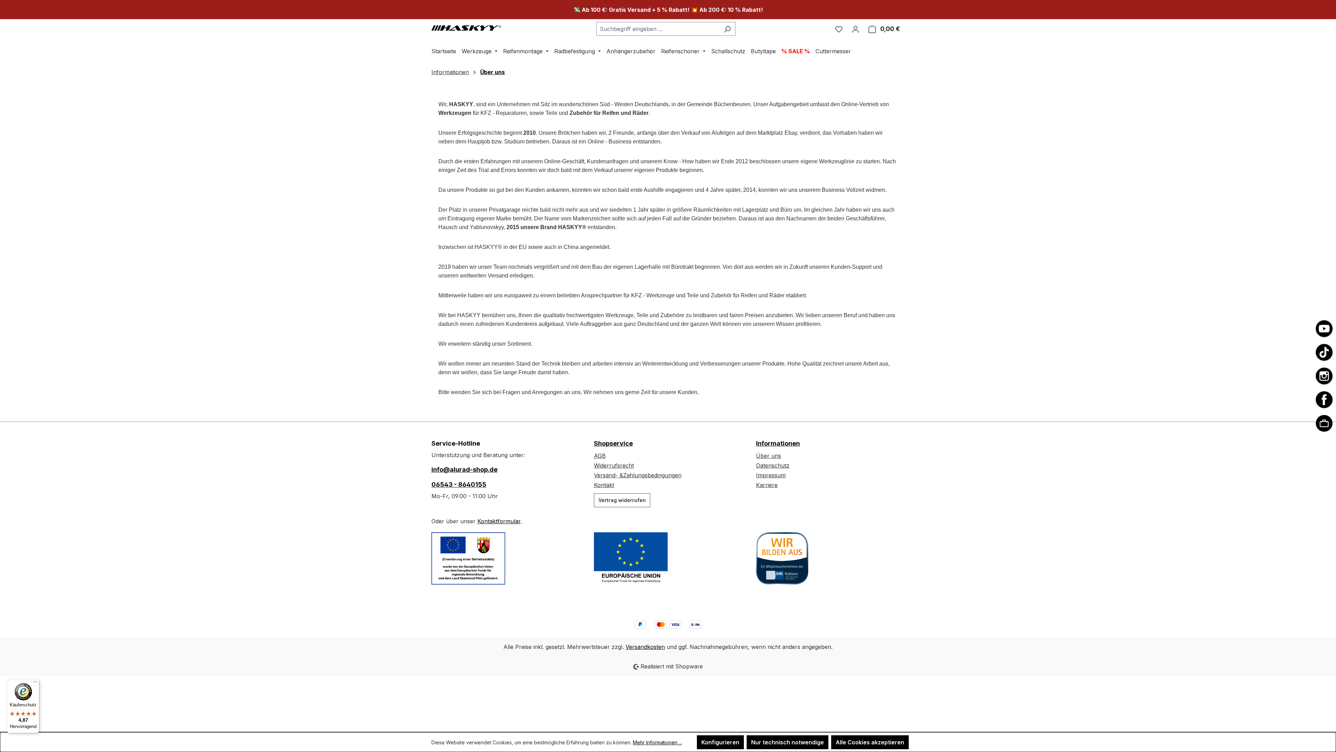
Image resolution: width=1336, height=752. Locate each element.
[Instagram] (1324, 376)
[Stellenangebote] (1324, 423)
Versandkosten (645, 646)
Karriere (767, 484)
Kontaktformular (498, 521)
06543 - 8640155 (458, 484)
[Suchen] (727, 29)
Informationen (778, 443)
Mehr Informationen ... (657, 742)
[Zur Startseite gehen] (466, 27)
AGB (600, 455)
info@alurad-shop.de (464, 469)
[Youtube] (1324, 328)
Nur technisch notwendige (787, 742)
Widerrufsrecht (614, 465)
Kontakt (604, 484)
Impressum (771, 475)
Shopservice (613, 443)
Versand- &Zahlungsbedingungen (638, 475)
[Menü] (35, 683)
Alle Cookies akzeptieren (870, 742)
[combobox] (657, 29)
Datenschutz (772, 465)
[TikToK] (1324, 352)
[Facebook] (1324, 399)
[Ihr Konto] (855, 29)
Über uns (768, 455)
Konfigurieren (720, 742)
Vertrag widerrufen (622, 500)
